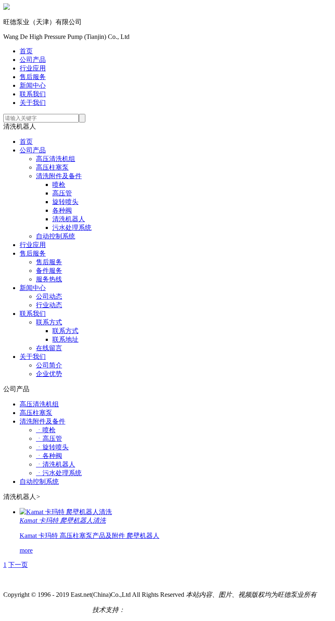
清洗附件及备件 (59, 175)
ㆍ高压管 (49, 438)
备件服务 (49, 270)
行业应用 (33, 68)
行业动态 (49, 304)
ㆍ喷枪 (46, 429)
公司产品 (33, 59)
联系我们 (33, 94)
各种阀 (62, 210)
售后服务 (33, 76)
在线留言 (49, 347)
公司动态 (49, 296)
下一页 (18, 564)
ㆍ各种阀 (49, 455)
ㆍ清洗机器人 (55, 464)
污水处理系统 (72, 227)
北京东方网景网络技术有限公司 (171, 609)
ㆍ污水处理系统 (59, 472)
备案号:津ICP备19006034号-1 (44, 609)
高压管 (62, 193)
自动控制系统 (55, 236)
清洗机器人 (68, 218)
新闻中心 (33, 85)
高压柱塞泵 (52, 167)
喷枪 (58, 184)
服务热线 (49, 279)
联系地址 (65, 339)
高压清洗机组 (55, 158)
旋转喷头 (65, 201)
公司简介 (49, 365)
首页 (26, 51)
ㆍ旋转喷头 (52, 447)
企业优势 (49, 373)
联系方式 (49, 322)
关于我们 (33, 102)
